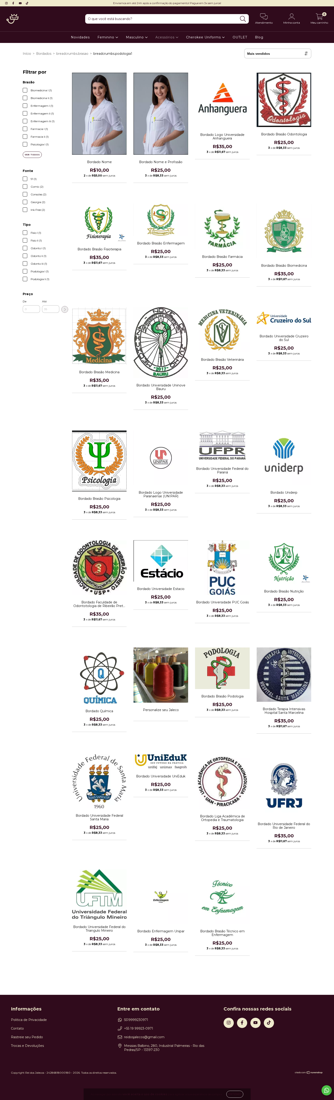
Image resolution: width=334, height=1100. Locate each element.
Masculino (135, 37)
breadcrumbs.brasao (72, 54)
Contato (17, 1028)
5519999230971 (136, 1020)
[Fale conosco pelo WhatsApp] (327, 1090)
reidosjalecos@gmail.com (144, 1037)
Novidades (80, 37)
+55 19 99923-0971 (138, 1028)
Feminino (106, 37)
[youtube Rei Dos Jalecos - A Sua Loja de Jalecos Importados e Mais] (20, 3)
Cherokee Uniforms (204, 37)
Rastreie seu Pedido (27, 1037)
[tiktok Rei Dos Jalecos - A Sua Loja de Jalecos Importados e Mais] (27, 3)
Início (27, 54)
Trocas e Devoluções (27, 1046)
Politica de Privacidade (29, 1020)
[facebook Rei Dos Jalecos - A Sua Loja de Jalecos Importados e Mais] (13, 3)
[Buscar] (243, 19)
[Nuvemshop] (309, 1073)
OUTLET (240, 37)
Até (44, 301)
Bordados (43, 54)
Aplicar (64, 309)
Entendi (234, 1094)
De (24, 301)
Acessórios (165, 37)
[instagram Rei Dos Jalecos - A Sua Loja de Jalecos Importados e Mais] (6, 3)
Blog (259, 37)
